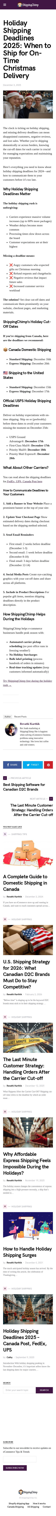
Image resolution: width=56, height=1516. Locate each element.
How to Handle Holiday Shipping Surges (27, 1252)
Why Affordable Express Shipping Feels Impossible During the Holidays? (27, 1163)
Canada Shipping (15, 1506)
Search (44, 1390)
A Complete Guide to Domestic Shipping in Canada (25, 883)
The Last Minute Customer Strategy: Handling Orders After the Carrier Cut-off (26, 1069)
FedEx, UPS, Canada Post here (24, 481)
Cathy (9, 1357)
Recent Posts (20, 717)
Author (8, 717)
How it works (39, 1503)
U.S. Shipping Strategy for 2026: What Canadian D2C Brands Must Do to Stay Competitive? (26, 974)
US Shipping (33, 1506)
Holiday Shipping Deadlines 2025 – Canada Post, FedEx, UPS (25, 1340)
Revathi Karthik (30, 723)
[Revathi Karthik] (11, 729)
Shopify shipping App (19, 1503)
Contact (47, 1506)
